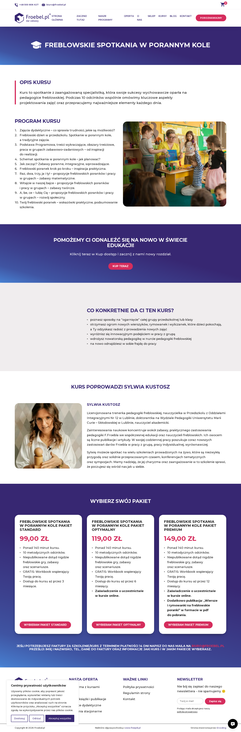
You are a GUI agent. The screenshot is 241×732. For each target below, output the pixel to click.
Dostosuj (19, 718)
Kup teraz (121, 266)
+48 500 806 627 (29, 4)
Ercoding (221, 728)
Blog (173, 16)
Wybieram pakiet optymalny (118, 624)
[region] (43, 702)
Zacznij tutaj (82, 18)
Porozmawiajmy (211, 18)
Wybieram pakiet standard (45, 624)
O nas (139, 18)
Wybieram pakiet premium (188, 624)
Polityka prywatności (138, 687)
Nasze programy (105, 18)
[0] (223, 4)
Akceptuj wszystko (60, 718)
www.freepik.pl (133, 728)
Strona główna (57, 18)
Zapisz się (215, 701)
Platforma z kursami (84, 687)
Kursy (163, 16)
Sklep (151, 16)
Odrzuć (36, 718)
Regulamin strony (136, 693)
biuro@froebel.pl (56, 4)
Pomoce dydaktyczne (85, 705)
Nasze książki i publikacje (87, 699)
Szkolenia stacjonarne (85, 711)
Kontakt (186, 16)
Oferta (129, 16)
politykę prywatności (187, 712)
